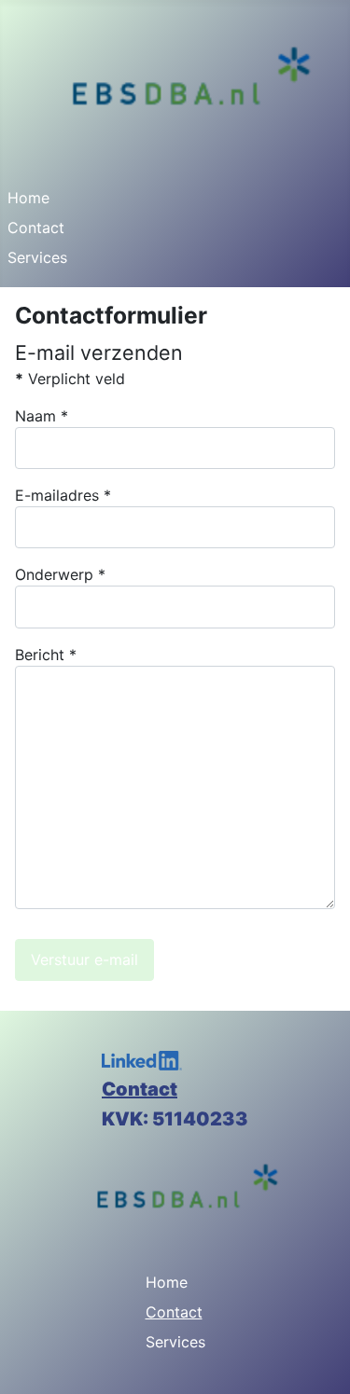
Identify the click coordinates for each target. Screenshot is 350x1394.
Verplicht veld (70, 378)
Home (28, 197)
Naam (41, 416)
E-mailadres (63, 495)
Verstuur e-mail (84, 959)
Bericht (46, 654)
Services (37, 257)
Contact (35, 227)
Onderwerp (60, 574)
